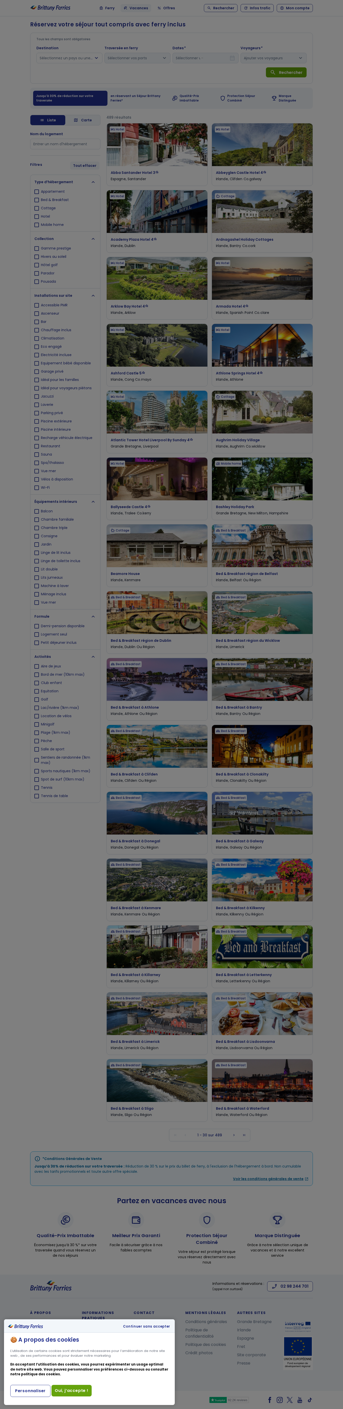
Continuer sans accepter (146, 1326)
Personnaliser (30, 1391)
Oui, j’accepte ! (71, 1390)
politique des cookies (40, 1374)
